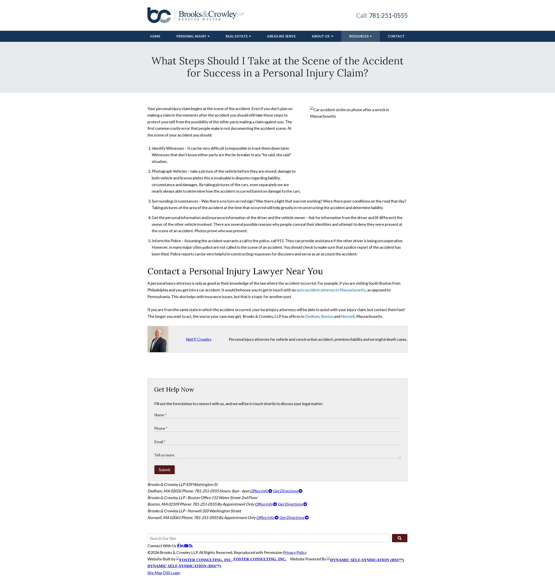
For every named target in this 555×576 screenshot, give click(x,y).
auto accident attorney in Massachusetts (331, 289)
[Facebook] (178, 545)
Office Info (259, 490)
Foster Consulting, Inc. (259, 559)
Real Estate (237, 36)
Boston (327, 316)
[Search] (400, 538)
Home (155, 36)
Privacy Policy (295, 552)
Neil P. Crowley (198, 339)
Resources (359, 36)
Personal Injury (191, 36)
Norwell (348, 316)
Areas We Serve (281, 36)
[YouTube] (186, 545)
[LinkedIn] (182, 545)
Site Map (154, 572)
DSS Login (171, 572)
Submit (164, 469)
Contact (396, 36)
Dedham (312, 316)
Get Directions (286, 490)
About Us (321, 36)
